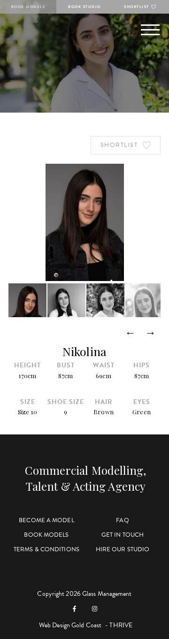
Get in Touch (122, 535)
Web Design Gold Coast (70, 625)
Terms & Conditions (46, 549)
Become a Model (46, 520)
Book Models (28, 7)
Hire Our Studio (123, 549)
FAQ (122, 520)
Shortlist (136, 7)
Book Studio (84, 7)
